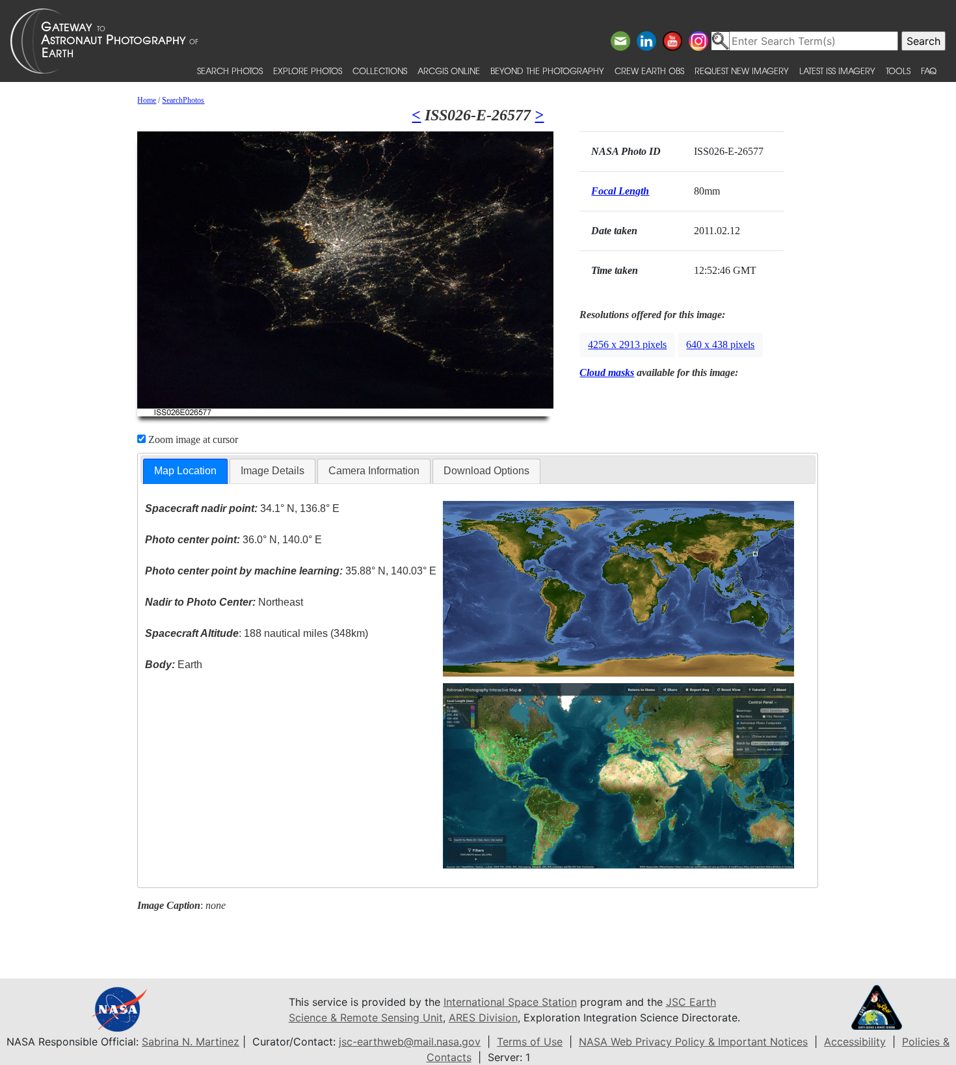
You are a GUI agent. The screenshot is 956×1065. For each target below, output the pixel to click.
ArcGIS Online (449, 70)
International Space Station (510, 1001)
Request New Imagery (742, 70)
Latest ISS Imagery (837, 70)
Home (146, 100)
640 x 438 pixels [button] (720, 344)
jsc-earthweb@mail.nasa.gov (410, 1041)
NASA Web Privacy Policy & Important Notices (693, 1041)
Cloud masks (606, 372)
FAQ (928, 70)
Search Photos (230, 70)
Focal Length (620, 190)
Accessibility (855, 1041)
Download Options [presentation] (486, 470)
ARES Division (483, 1017)
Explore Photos (307, 70)
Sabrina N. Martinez (190, 1041)
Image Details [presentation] (272, 470)
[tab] (185, 471)
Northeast (224, 602)
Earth (173, 664)
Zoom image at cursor (192, 439)
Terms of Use (530, 1041)
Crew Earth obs (649, 70)
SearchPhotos (183, 100)
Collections (379, 70)
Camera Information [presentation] (373, 470)
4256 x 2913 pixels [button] (627, 344)
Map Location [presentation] (185, 470)
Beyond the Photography (547, 70)
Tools (898, 70)
